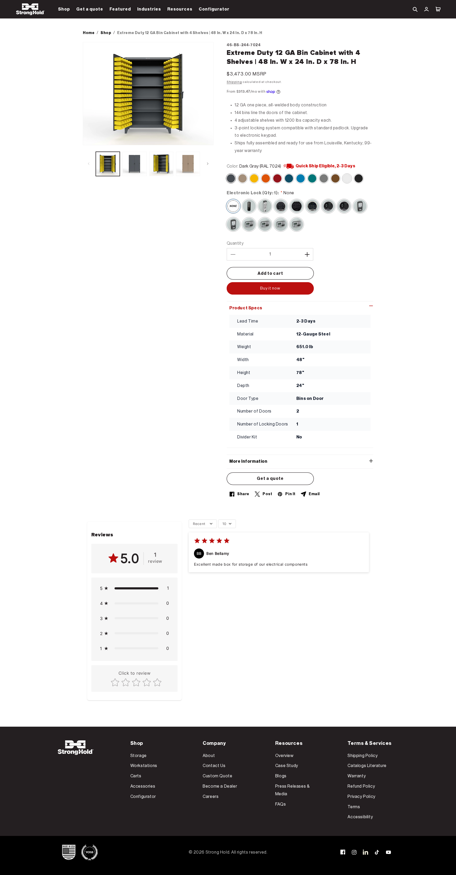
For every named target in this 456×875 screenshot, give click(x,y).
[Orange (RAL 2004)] (266, 178)
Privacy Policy (361, 796)
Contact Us (214, 766)
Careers (210, 796)
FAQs (280, 804)
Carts (135, 776)
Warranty (357, 776)
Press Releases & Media (292, 790)
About (209, 756)
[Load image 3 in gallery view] (161, 164)
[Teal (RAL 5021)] (312, 178)
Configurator (143, 796)
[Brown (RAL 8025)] (335, 178)
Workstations (143, 766)
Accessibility (360, 817)
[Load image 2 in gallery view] (134, 164)
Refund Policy (361, 786)
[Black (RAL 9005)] (358, 178)
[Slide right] (207, 163)
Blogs (281, 776)
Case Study (286, 766)
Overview (284, 756)
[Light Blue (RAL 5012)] (300, 178)
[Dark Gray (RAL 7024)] (231, 178)
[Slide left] (88, 163)
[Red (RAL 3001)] (277, 178)
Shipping (234, 81)
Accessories (142, 786)
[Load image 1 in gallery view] (108, 164)
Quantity (235, 243)
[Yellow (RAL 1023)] (254, 178)
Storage (138, 756)
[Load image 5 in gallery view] (188, 164)
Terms (354, 807)
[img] (212, 541)
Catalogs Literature (367, 766)
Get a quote (270, 478)
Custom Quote (217, 776)
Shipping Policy (363, 756)
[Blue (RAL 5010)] (289, 178)
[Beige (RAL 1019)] (242, 178)
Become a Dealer (220, 786)
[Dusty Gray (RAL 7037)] (324, 178)
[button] (64, 9)
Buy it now (270, 288)
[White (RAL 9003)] (347, 178)
